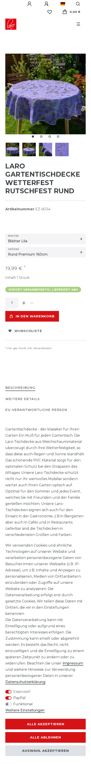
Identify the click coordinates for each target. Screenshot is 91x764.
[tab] (20, 388)
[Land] (62, 4)
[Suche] (78, 4)
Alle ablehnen (45, 737)
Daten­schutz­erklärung (25, 682)
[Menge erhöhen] (24, 303)
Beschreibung (20, 388)
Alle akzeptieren (45, 724)
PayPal (19, 698)
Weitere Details (22, 399)
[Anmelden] (30, 4)
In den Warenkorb (35, 316)
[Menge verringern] (32, 303)
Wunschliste (28, 331)
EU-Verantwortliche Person (36, 410)
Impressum (73, 663)
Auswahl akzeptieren (45, 751)
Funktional (23, 704)
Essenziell (21, 692)
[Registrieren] (47, 4)
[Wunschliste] (49, 12)
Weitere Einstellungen (25, 710)
